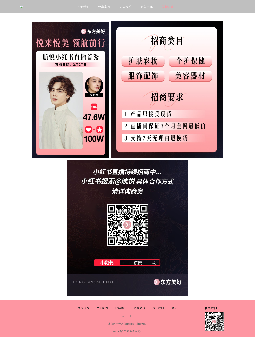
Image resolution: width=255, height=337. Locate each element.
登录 (174, 308)
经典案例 (104, 7)
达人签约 (125, 7)
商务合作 (146, 7)
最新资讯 (168, 7)
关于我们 (83, 7)
